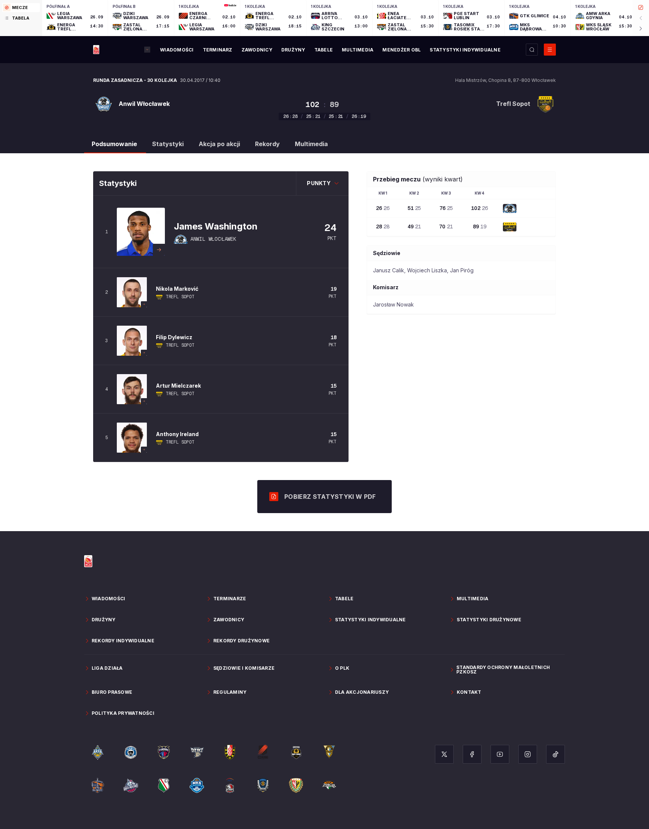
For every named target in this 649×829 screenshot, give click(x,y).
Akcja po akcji (219, 144)
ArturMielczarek (178, 385)
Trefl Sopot (180, 296)
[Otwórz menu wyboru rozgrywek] (147, 50)
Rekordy (267, 144)
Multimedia (311, 144)
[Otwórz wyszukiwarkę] (532, 50)
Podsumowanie (114, 144)
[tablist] (21, 18)
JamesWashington (216, 226)
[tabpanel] (345, 18)
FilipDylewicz (174, 337)
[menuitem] (176, 49)
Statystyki (168, 144)
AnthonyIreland (177, 434)
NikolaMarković (177, 288)
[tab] (21, 7)
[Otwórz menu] (550, 50)
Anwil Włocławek (213, 239)
